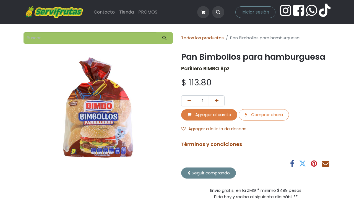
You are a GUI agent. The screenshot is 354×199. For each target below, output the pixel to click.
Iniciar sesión (255, 12)
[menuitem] (104, 12)
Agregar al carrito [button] (212, 114)
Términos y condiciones (211, 144)
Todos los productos (202, 38)
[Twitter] (302, 163)
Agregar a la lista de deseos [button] (217, 129)
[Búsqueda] (164, 38)
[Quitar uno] (189, 101)
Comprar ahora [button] (266, 114)
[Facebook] (292, 163)
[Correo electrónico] (325, 163)
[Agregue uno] (217, 101)
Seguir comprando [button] (210, 173)
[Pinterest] (314, 163)
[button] (218, 12)
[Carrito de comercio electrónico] (203, 12)
